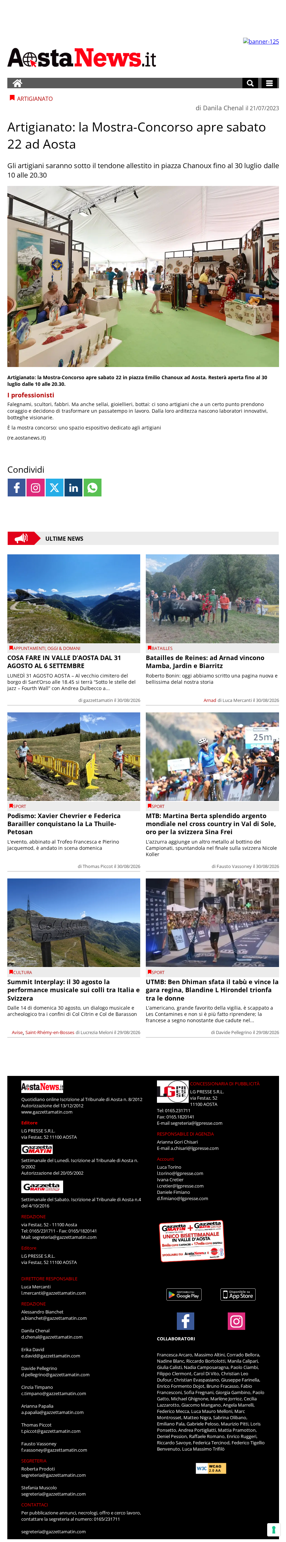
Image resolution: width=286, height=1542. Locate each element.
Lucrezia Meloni (97, 1032)
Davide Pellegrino (234, 1032)
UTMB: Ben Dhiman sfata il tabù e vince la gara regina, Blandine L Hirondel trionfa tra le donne (212, 990)
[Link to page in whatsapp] (92, 487)
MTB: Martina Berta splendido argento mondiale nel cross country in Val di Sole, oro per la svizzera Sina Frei (211, 823)
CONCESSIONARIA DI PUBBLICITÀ (224, 1083)
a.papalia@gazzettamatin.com (52, 1412)
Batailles (162, 648)
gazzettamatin (98, 700)
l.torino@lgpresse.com (180, 1173)
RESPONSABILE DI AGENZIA (185, 1134)
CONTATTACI (34, 1505)
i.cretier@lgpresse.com (180, 1186)
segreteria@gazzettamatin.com (64, 1237)
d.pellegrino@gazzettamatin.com (55, 1374)
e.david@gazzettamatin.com (50, 1356)
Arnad (210, 700)
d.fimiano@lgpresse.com (182, 1198)
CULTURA (22, 972)
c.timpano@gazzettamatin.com (53, 1393)
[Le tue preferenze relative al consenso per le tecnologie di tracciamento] (273, 1529)
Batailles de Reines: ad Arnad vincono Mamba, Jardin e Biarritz (205, 661)
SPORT (19, 806)
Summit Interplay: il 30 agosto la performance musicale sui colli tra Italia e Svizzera (73, 990)
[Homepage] (17, 83)
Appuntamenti (29, 648)
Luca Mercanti (237, 700)
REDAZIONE (33, 1216)
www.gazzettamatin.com (47, 1112)
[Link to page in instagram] (35, 487)
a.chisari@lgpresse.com (195, 1148)
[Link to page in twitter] (54, 487)
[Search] (250, 83)
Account (165, 1159)
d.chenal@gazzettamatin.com (52, 1337)
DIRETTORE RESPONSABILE (49, 1278)
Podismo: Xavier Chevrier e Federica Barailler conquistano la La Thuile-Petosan (64, 823)
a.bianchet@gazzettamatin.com (54, 1318)
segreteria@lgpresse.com (197, 1123)
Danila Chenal (223, 108)
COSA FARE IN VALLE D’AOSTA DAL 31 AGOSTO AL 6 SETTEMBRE (64, 661)
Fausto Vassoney (234, 866)
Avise (17, 1032)
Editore (29, 1123)
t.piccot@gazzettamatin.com (51, 1431)
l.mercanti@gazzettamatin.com (53, 1293)
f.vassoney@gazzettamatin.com (54, 1450)
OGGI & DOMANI (63, 648)
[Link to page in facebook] (16, 487)
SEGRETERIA (33, 1461)
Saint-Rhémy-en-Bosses (49, 1032)
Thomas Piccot (98, 866)
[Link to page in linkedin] (73, 487)
